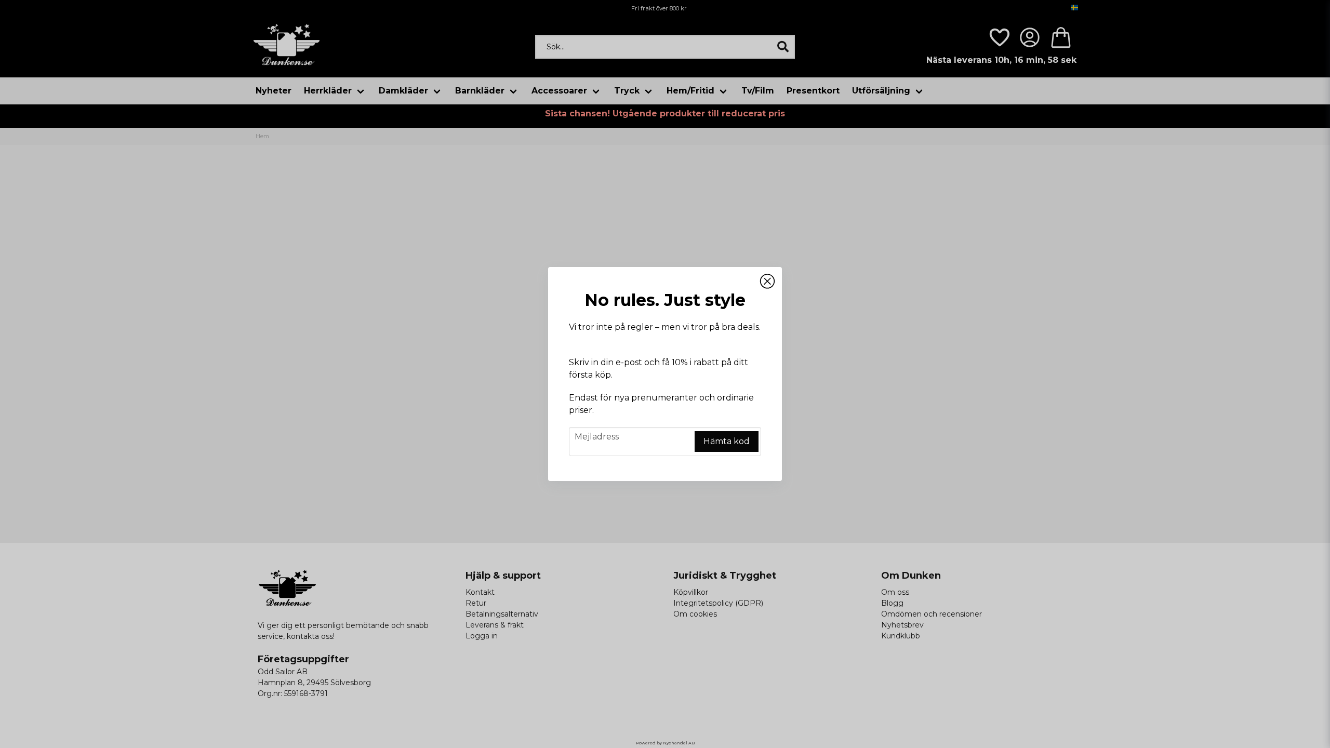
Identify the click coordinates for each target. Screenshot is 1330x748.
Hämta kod (726, 441)
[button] (767, 281)
